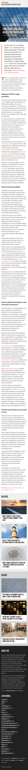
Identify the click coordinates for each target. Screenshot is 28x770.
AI (2, 704)
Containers (4, 714)
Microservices (6, 742)
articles (13, 760)
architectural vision (7, 150)
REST (3, 746)
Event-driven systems (8, 731)
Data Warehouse (6, 717)
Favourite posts (6, 734)
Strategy (4, 751)
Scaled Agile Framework (12, 368)
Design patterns (6, 721)
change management (17, 156)
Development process (8, 723)
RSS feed (15, 758)
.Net (2, 729)
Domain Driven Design (8, 727)
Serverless (4, 749)
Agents (3, 699)
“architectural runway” (18, 389)
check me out (11, 690)
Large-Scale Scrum (7, 345)
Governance (11, 489)
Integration (4, 738)
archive (21, 760)
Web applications (6, 753)
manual (7, 63)
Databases (4, 719)
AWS (2, 710)
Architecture (14, 487)
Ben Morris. (5, 3)
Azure (3, 712)
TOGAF (11, 48)
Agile (9, 487)
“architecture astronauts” (9, 360)
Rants (3, 744)
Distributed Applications (9, 725)
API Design (4, 706)
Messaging (4, 740)
